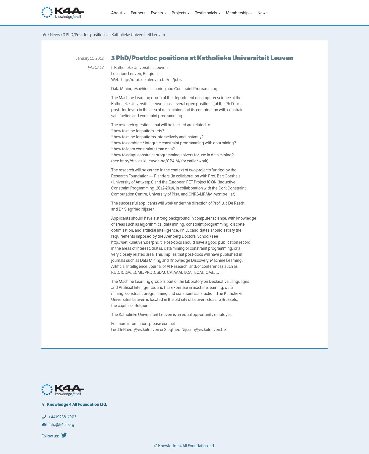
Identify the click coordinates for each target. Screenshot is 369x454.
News (263, 13)
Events (157, 13)
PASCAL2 (96, 67)
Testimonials (206, 13)
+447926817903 (62, 417)
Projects (179, 13)
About (117, 13)
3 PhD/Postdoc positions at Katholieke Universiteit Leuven (202, 58)
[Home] (44, 34)
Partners (138, 13)
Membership (238, 13)
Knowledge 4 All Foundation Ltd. (77, 404)
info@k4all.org (61, 424)
